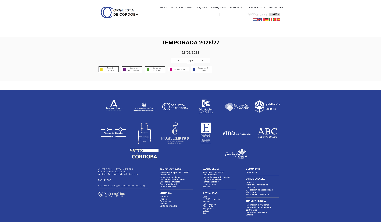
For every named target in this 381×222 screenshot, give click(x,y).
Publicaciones (209, 204)
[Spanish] (278, 19)
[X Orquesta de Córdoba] (100, 195)
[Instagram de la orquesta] (262, 14)
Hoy (190, 61)
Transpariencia (256, 201)
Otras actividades (168, 186)
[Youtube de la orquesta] (265, 14)
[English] (259, 19)
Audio (205, 213)
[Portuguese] (275, 19)
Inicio (163, 7)
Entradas (164, 196)
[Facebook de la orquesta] (257, 14)
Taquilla (202, 7)
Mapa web (251, 192)
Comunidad (251, 172)
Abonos (163, 203)
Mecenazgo (276, 7)
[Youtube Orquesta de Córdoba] (122, 194)
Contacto (250, 182)
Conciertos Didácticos (170, 184)
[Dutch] (255, 19)
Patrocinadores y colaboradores (211, 183)
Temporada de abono (170, 177)
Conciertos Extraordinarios (172, 179)
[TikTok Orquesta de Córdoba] (106, 195)
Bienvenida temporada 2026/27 (174, 172)
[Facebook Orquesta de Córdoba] (111, 194)
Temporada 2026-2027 (213, 172)
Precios (163, 199)
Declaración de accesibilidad (259, 190)
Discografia (208, 206)
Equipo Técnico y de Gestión (216, 177)
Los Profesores (210, 174)
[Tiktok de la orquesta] (250, 14)
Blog (205, 197)
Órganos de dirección (213, 179)
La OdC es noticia (211, 199)
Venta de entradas (168, 206)
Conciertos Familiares (170, 182)
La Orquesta (218, 7)
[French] (263, 19)
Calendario (165, 174)
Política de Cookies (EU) (257, 194)
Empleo (206, 201)
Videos (206, 211)
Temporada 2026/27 (181, 7)
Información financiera (256, 212)
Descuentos (165, 201)
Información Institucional (257, 205)
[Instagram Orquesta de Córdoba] (116, 194)
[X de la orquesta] (253, 15)
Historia (206, 186)
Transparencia (256, 7)
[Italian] (271, 19)
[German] (267, 19)
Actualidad (236, 7)
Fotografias (208, 208)
